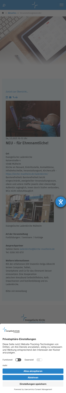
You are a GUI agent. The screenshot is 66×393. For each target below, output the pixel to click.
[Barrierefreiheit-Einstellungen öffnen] (60, 201)
